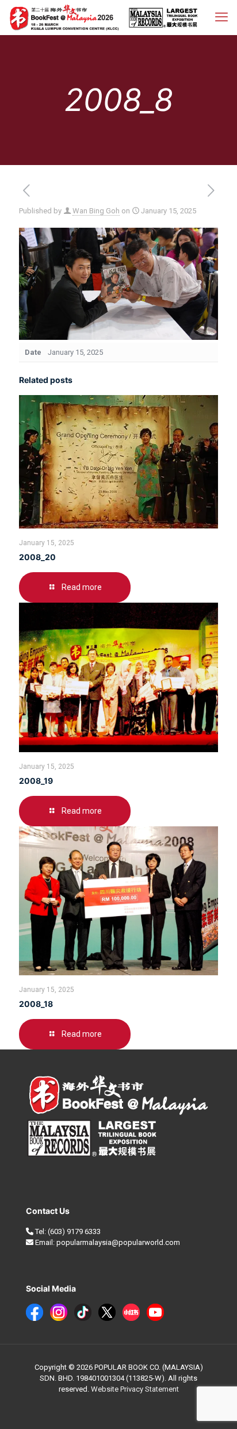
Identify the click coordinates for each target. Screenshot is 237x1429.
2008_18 (36, 1004)
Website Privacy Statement (135, 1389)
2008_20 (37, 557)
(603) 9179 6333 (74, 1231)
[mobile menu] (221, 17)
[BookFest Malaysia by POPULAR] (103, 17)
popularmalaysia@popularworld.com (118, 1242)
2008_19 (36, 781)
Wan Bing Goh (96, 210)
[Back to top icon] (213, 1405)
